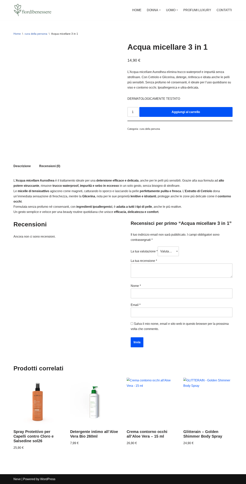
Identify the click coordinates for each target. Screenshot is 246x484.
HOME (136, 10)
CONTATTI (224, 10)
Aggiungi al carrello (186, 112)
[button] (160, 10)
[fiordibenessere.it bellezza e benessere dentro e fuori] (32, 10)
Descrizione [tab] (22, 166)
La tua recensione (144, 260)
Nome (136, 285)
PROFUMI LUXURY (197, 10)
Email (135, 304)
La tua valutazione (144, 251)
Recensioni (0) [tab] (49, 166)
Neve (17, 479)
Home (17, 33)
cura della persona (36, 33)
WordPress (47, 479)
